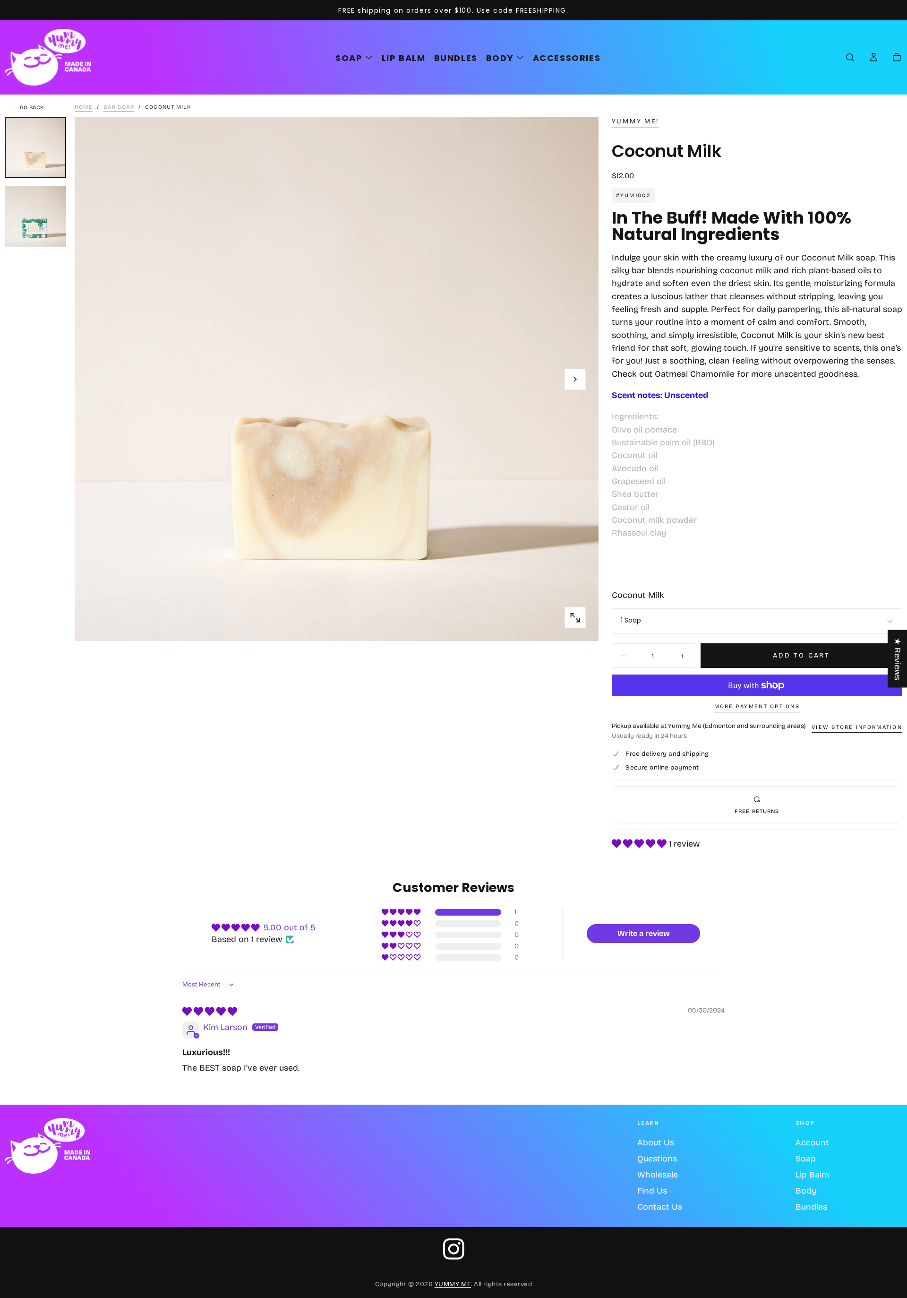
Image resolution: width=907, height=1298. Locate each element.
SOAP (348, 58)
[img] (209, 1011)
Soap (806, 1158)
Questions (657, 1158)
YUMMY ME (453, 1284)
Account (812, 1142)
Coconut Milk (638, 595)
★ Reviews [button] (897, 659)
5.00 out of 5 (290, 927)
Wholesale (657, 1174)
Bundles (811, 1207)
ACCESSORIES (566, 58)
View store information (857, 727)
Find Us (652, 1191)
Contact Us (659, 1207)
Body (806, 1191)
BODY (499, 58)
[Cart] (896, 58)
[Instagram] (453, 1249)
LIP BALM (404, 58)
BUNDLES (456, 58)
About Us (655, 1142)
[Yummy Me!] (47, 1146)
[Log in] (873, 58)
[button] (850, 58)
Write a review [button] (643, 933)
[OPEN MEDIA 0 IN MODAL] (575, 617)
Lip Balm (812, 1174)
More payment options (757, 706)
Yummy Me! (635, 121)
